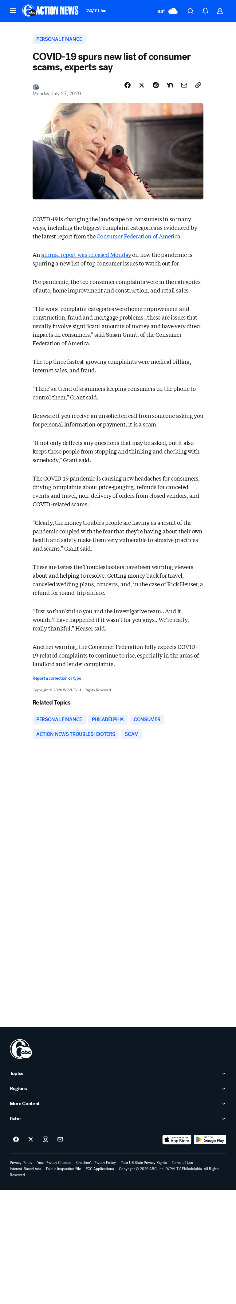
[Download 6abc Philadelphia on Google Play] (210, 1140)
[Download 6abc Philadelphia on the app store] (177, 1140)
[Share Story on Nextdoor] (170, 85)
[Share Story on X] (141, 85)
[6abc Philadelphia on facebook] (16, 1139)
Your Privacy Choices (54, 1163)
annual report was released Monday (86, 254)
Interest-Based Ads (25, 1169)
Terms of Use (182, 1163)
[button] (12, 10)
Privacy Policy (21, 1163)
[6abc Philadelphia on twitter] (31, 1139)
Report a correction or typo (57, 678)
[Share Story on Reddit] (156, 85)
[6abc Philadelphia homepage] (51, 11)
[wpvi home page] (21, 1049)
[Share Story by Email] (184, 85)
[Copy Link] (198, 85)
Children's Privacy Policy (96, 1163)
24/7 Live (96, 10)
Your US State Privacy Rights (144, 1163)
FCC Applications (100, 1169)
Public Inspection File (63, 1169)
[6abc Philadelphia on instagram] (45, 1139)
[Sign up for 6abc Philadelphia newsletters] (60, 1139)
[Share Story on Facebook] (127, 85)
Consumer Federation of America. (139, 236)
